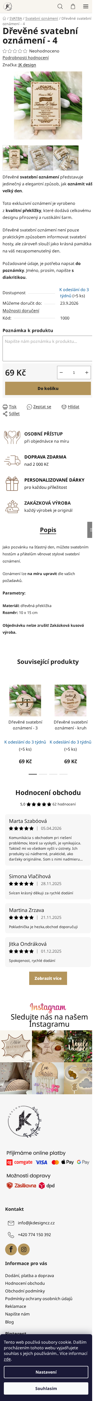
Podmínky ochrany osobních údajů (38, 1296)
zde (7, 1359)
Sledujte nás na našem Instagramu (47, 1024)
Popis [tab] (46, 533)
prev (5, 707)
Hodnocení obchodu (46, 796)
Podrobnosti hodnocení (26, 57)
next (87, 707)
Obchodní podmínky (25, 1288)
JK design (27, 65)
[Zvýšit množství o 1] (83, 376)
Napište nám (17, 1311)
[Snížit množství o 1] (57, 376)
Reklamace (15, 1304)
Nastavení (46, 1372)
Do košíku (46, 392)
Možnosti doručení (21, 314)
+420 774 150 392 (34, 1232)
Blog (9, 1319)
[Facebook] (11, 1247)
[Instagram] (24, 1247)
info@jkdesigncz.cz (36, 1220)
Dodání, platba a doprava (29, 1273)
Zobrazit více (46, 982)
